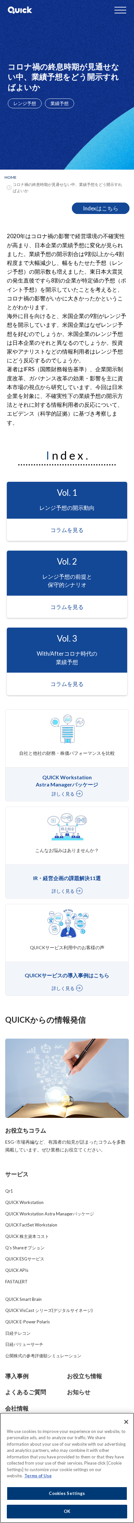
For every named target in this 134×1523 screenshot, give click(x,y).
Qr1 (9, 1191)
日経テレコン (18, 1333)
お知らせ (78, 1391)
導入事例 (17, 1375)
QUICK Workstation (24, 1202)
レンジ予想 (24, 103)
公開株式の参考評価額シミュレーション (43, 1355)
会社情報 (17, 1408)
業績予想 (59, 103)
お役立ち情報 (84, 1375)
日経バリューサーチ (24, 1344)
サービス (17, 1174)
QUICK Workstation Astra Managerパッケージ (49, 1213)
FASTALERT (16, 1281)
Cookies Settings (67, 1493)
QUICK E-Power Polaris (27, 1321)
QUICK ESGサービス (24, 1258)
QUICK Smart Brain (23, 1299)
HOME (11, 177)
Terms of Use (38, 1475)
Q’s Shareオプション (25, 1247)
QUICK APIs (16, 1270)
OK (67, 1511)
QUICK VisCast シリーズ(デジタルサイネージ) (49, 1310)
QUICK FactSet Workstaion (31, 1224)
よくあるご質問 (25, 1391)
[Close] (126, 1422)
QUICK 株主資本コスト (27, 1236)
